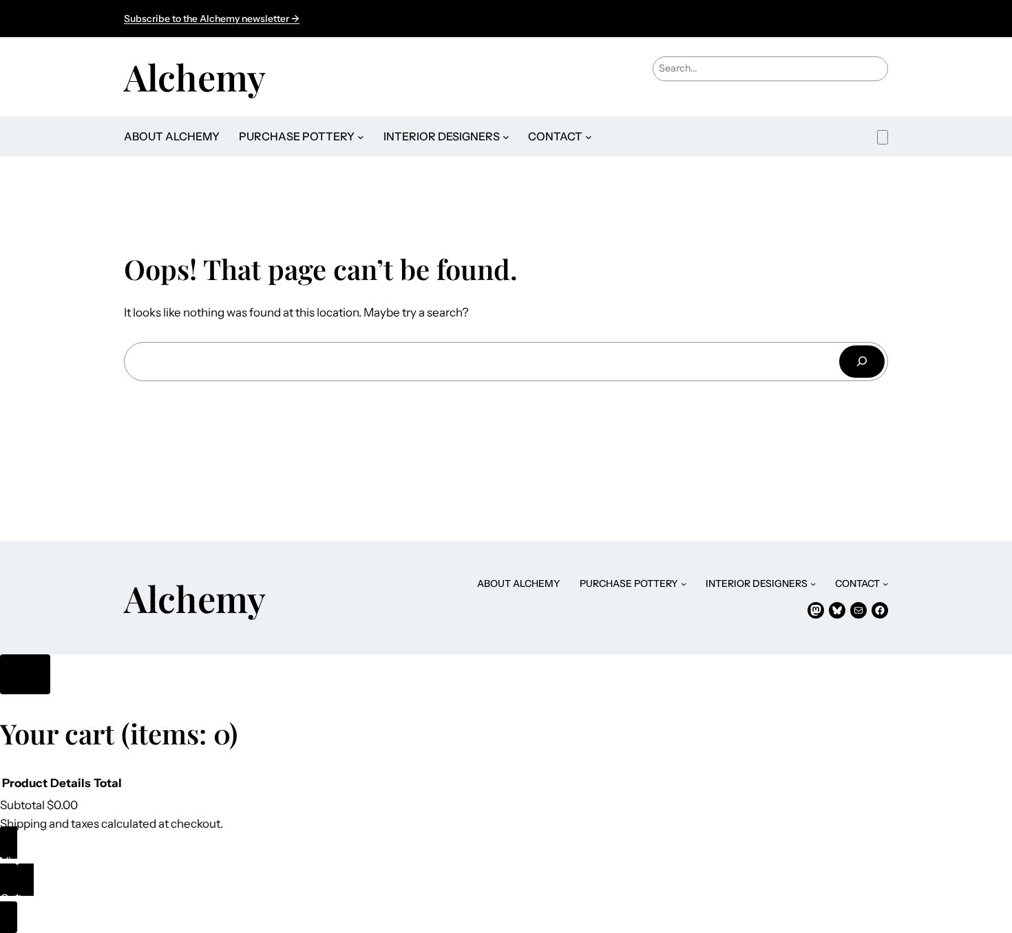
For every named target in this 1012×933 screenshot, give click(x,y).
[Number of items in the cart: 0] (882, 137)
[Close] (25, 674)
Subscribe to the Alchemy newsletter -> (211, 18)
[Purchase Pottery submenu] (360, 136)
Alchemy (195, 76)
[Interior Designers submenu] (506, 136)
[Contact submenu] (588, 136)
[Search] (862, 361)
